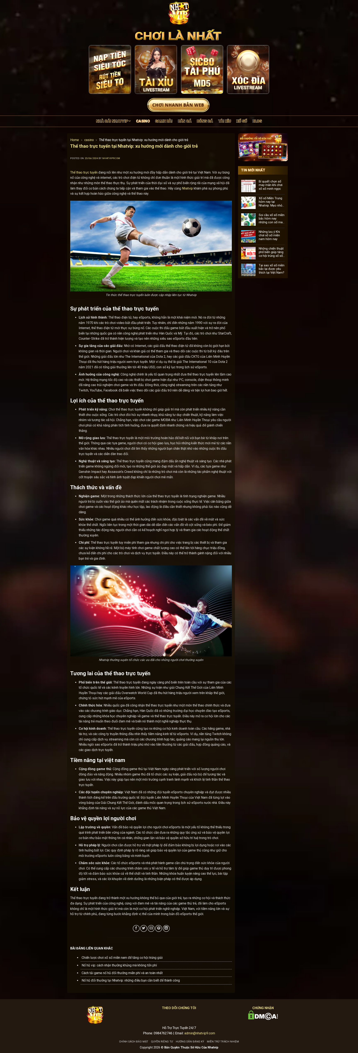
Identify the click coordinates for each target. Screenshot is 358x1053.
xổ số (241, 121)
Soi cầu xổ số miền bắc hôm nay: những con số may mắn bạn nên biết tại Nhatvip (271, 218)
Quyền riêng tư (162, 1041)
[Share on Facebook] (136, 928)
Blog (257, 121)
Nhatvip (187, 188)
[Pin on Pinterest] (158, 928)
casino (143, 121)
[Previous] (95, 69)
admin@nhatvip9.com (199, 1033)
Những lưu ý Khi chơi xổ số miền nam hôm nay (269, 235)
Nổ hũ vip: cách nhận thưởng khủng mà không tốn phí (119, 965)
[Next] (262, 69)
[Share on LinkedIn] (166, 928)
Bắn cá (184, 121)
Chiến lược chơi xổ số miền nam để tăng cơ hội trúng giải (122, 958)
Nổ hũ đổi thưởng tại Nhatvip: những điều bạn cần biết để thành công (131, 980)
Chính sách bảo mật (133, 1041)
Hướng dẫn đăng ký (190, 1041)
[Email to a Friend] (151, 928)
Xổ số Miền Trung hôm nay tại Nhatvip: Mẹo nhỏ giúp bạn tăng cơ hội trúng (270, 201)
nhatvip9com (111, 158)
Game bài (164, 121)
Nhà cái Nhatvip (112, 121)
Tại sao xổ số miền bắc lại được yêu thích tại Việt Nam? (271, 268)
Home (74, 140)
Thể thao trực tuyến (84, 172)
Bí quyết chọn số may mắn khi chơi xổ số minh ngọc (270, 185)
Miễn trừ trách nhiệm (223, 1041)
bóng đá (205, 121)
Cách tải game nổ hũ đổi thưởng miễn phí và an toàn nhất (122, 973)
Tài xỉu (224, 121)
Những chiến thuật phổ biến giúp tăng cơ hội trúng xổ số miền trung (271, 252)
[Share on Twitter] (143, 928)
